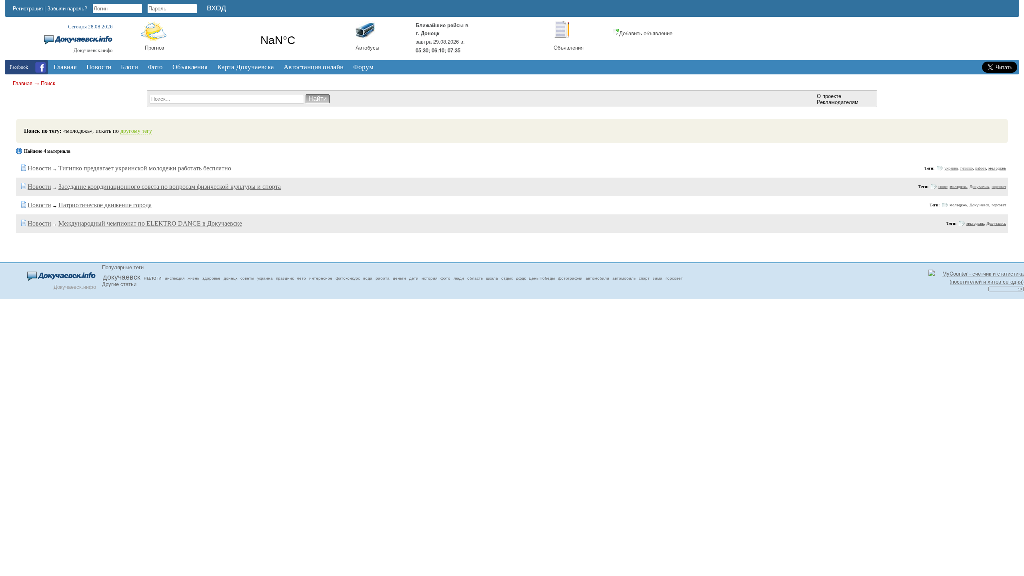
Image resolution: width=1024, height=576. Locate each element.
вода (367, 278)
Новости (39, 168)
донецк (230, 278)
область (475, 278)
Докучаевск (979, 186)
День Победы (542, 278)
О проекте (829, 96)
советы (247, 278)
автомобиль (624, 278)
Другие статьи (119, 284)
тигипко (966, 168)
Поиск (48, 83)
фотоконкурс (348, 278)
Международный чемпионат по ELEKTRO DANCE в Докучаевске (150, 223)
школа (492, 278)
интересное (320, 278)
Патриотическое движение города (105, 205)
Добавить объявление (645, 33)
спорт (942, 186)
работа (980, 168)
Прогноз (154, 47)
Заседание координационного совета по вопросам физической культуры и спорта (169, 186)
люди (459, 278)
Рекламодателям (837, 102)
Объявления (569, 47)
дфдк (521, 278)
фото (445, 278)
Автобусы (367, 47)
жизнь (193, 278)
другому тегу (136, 131)
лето (301, 278)
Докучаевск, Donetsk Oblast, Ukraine (278, 40)
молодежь (997, 168)
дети (413, 278)
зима (657, 278)
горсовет (999, 186)
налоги (153, 277)
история (429, 278)
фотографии (570, 278)
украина (951, 168)
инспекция (174, 278)
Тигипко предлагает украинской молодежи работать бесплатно (144, 168)
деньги (399, 278)
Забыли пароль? (67, 8)
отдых (507, 278)
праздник (285, 278)
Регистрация (28, 8)
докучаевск (121, 276)
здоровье (211, 278)
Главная (22, 83)
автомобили (597, 278)
